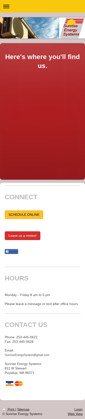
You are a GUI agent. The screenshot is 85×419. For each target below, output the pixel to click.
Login (78, 409)
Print (11, 409)
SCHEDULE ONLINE (23, 214)
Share (13, 251)
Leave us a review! (22, 235)
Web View (75, 414)
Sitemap (23, 409)
